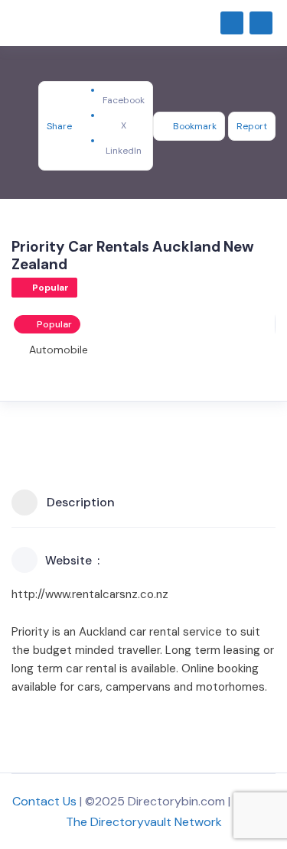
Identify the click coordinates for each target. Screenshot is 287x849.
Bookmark (195, 126)
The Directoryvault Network (144, 822)
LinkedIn (124, 151)
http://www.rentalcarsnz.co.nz (89, 594)
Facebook (124, 100)
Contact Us (44, 801)
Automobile (58, 349)
